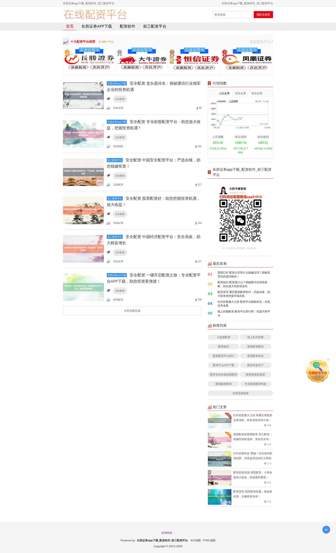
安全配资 (120, 99)
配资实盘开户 (255, 365)
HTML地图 (209, 540)
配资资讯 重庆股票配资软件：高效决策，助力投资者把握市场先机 (244, 294)
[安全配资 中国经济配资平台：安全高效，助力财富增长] (83, 248)
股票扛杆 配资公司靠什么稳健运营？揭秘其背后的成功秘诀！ (244, 274)
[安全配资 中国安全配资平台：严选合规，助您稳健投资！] (83, 172)
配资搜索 (264, 14)
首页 (70, 26)
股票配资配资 (255, 346)
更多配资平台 (260, 41)
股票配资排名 (255, 356)
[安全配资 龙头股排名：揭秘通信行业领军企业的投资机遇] (83, 95)
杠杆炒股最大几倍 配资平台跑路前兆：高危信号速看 (244, 303)
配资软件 (127, 26)
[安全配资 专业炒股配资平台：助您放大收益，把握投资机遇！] (83, 133)
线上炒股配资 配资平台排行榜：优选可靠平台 (244, 313)
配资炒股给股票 (255, 374)
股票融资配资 (223, 384)
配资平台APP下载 (223, 365)
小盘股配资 (223, 337)
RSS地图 (196, 540)
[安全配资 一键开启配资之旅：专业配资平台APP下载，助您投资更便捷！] (83, 287)
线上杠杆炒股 (255, 337)
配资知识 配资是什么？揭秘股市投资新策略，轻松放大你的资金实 (242, 284)
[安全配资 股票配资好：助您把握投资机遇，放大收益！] (83, 210)
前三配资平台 (154, 26)
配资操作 (223, 346)
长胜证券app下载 (96, 26)
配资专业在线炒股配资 (223, 374)
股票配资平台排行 (223, 356)
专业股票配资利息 (255, 384)
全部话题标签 (240, 393)
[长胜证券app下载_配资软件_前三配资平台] (95, 14)
